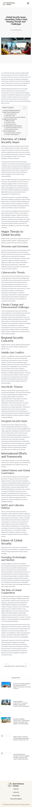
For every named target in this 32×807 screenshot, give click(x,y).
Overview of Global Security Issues (11, 110)
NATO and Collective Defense (12, 129)
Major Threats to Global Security (11, 112)
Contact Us (16, 792)
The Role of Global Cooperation (12, 134)
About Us (16, 789)
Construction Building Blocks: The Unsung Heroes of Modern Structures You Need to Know (22, 686)
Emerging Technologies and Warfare (13, 132)
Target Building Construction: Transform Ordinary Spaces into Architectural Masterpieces (21, 704)
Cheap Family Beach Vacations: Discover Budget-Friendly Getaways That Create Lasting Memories (21, 756)
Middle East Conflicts (10, 120)
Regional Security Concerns (10, 119)
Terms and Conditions (16, 799)
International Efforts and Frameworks (12, 126)
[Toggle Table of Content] (23, 108)
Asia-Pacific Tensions (10, 122)
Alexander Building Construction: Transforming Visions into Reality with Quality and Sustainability (21, 721)
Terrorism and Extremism (11, 114)
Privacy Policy (16, 795)
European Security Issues (11, 124)
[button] (28, 3)
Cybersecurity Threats (10, 115)
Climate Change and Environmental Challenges (15, 117)
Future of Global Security (9, 131)
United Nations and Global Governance (14, 127)
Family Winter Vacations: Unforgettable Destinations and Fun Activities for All (21, 738)
